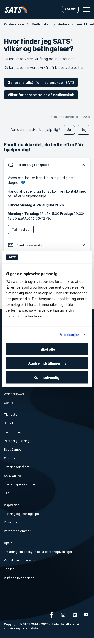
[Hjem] (16, 9)
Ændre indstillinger (44, 363)
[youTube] (86, 615)
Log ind (9, 569)
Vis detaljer (69, 335)
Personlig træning (16, 441)
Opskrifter (11, 522)
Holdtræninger (14, 432)
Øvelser (9, 458)
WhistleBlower (14, 394)
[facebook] (51, 615)
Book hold (11, 423)
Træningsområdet (16, 467)
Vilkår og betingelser (19, 578)
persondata (29, 628)
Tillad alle (47, 349)
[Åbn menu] (86, 9)
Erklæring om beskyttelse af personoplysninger (38, 552)
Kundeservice (14, 24)
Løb (6, 493)
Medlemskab (41, 24)
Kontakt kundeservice (19, 560)
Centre (9, 403)
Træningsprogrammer (19, 484)
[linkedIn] (75, 615)
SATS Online (12, 475)
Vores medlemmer (17, 531)
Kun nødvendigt (47, 377)
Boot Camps (12, 449)
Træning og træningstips (21, 514)
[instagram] (63, 615)
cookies (9, 628)
